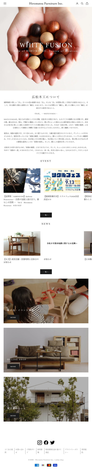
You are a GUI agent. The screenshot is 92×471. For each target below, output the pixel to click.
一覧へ (46, 215)
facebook (46, 442)
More (13, 317)
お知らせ (48, 259)
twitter (52, 442)
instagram (39, 442)
